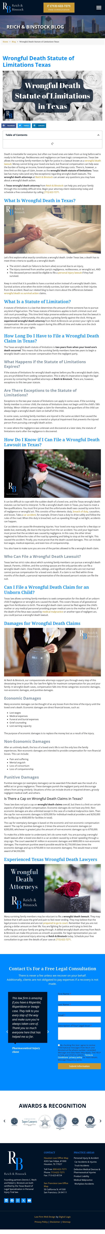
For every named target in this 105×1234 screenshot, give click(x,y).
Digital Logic (65, 1216)
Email (61, 1015)
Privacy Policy (41, 1221)
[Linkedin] (6, 1200)
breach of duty (80, 511)
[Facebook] (12, 1200)
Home (5, 41)
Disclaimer (55, 1221)
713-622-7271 (58, 1172)
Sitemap (66, 1221)
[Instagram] (18, 1200)
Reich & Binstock (44, 177)
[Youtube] (29, 1200)
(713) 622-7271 (51, 192)
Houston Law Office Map (56, 1158)
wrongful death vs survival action (21, 293)
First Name (64, 994)
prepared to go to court (55, 923)
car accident (29, 514)
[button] (99, 7)
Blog (14, 41)
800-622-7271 (60, 1169)
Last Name (64, 1004)
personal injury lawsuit (70, 272)
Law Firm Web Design (45, 1216)
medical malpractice (52, 611)
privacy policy (75, 1057)
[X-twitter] (23, 1200)
